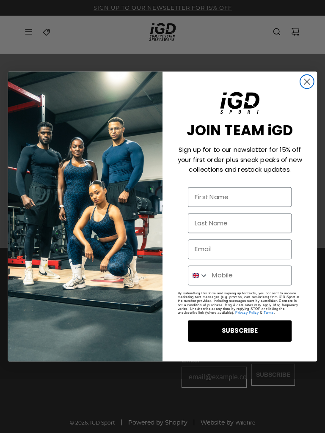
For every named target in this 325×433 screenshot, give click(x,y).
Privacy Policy (247, 313)
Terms (269, 313)
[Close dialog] (307, 82)
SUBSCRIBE (240, 330)
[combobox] (198, 275)
